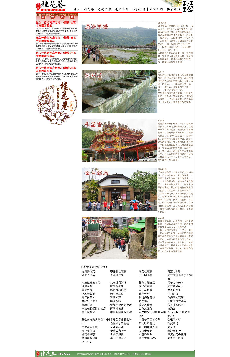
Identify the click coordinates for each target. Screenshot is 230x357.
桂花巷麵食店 (147, 282)
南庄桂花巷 (89, 9)
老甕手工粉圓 (176, 338)
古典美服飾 (117, 334)
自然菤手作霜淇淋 (121, 319)
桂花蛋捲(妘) (175, 286)
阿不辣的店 (117, 308)
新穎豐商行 (174, 330)
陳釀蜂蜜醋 (117, 286)
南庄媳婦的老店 (91, 282)
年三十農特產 (118, 338)
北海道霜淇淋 (118, 282)
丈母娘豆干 (174, 290)
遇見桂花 (87, 342)
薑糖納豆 (87, 304)
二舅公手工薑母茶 (149, 319)
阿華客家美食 (176, 282)
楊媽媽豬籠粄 (147, 297)
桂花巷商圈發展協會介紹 (173, 9)
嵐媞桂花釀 (145, 286)
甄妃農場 (173, 323)
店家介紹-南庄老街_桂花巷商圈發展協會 (156, 9)
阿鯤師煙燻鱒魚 (177, 301)
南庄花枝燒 (145, 290)
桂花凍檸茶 (88, 334)
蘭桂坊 (172, 316)
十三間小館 (145, 275)
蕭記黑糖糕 (145, 304)
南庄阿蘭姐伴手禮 (121, 312)
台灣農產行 (145, 308)
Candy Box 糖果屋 (179, 312)
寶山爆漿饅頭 (90, 338)
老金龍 (172, 327)
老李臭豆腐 (117, 293)
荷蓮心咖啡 (174, 271)
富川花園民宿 (176, 304)
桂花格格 (115, 301)
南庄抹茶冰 (88, 297)
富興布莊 (115, 297)
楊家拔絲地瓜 (118, 290)
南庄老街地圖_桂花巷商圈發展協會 (121, 9)
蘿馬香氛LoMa (148, 338)
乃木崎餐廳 (88, 293)
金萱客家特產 (118, 330)
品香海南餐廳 (90, 327)
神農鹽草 (87, 286)
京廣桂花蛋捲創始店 (94, 308)
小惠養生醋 (145, 334)
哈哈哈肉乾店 (147, 323)
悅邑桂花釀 (117, 275)
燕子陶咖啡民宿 (148, 327)
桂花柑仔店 (88, 330)
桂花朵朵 (173, 293)
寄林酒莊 (144, 301)
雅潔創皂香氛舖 (177, 334)
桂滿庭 (172, 308)
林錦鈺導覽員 (90, 301)
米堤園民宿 (88, 275)
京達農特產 (117, 327)
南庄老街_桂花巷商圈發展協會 (77, 9)
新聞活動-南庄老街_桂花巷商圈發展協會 (138, 9)
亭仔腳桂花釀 (118, 271)
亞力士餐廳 (145, 330)
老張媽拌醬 (174, 319)
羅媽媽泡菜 (88, 271)
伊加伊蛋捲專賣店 (121, 304)
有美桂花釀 (145, 271)
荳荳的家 (87, 290)
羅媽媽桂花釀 (176, 297)
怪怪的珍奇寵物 (119, 323)
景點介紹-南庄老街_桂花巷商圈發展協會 (104, 9)
